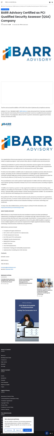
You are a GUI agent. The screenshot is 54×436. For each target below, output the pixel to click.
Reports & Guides (5, 384)
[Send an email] (10, 24)
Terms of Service (5, 409)
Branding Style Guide (6, 357)
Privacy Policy (4, 405)
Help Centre (4, 362)
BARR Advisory (23, 111)
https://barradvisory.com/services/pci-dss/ (12, 207)
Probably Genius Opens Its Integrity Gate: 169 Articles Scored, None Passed (8, 280)
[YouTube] (50, 433)
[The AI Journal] (10, 2)
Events (2, 376)
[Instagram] (52, 433)
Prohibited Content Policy (7, 407)
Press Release (9, 6)
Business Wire (6, 24)
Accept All (27, 430)
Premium (3, 380)
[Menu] (1, 2)
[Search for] (52, 2)
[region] (18, 425)
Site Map (3, 366)
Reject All (18, 430)
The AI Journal (22, 433)
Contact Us (3, 360)
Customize (9, 430)
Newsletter (3, 378)
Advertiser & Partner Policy (7, 396)
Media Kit (3, 364)
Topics (2, 387)
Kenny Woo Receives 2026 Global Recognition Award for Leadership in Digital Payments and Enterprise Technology (44, 291)
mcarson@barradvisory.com (8, 267)
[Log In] (49, 2)
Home (3, 6)
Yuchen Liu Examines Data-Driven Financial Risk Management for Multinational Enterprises (26, 281)
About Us (3, 355)
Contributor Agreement (6, 400)
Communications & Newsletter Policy (10, 398)
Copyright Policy (5, 403)
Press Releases (4, 382)
